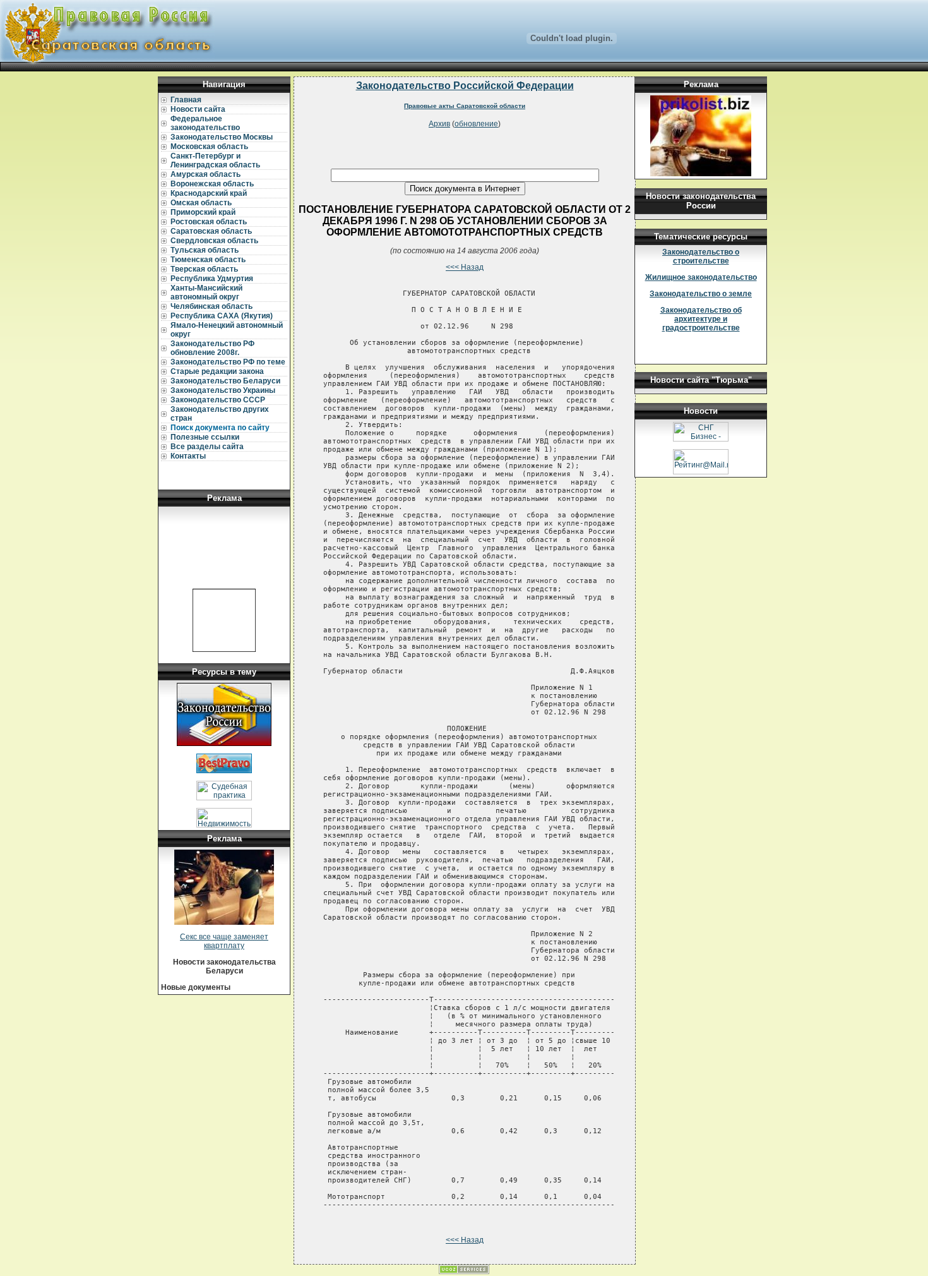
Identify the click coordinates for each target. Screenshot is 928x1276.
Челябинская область (211, 306)
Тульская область (204, 250)
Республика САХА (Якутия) (221, 315)
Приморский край (202, 212)
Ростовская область (208, 221)
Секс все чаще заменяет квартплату (224, 941)
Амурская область (205, 174)
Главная (185, 99)
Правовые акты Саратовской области (464, 105)
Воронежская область (212, 183)
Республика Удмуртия (211, 278)
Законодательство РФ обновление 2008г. (212, 348)
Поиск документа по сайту (220, 427)
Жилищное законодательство (701, 277)
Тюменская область (208, 259)
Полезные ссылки (204, 437)
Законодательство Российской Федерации (465, 85)
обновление (476, 123)
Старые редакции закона (217, 371)
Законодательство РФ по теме (227, 362)
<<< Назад (465, 267)
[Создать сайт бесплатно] (464, 1271)
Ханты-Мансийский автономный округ (206, 292)
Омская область (201, 202)
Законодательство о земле (701, 293)
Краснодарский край (208, 193)
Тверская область (204, 269)
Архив (439, 123)
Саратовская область (211, 231)
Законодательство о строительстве (700, 256)
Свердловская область (214, 240)
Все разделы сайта (207, 446)
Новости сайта (197, 109)
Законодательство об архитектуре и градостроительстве (701, 319)
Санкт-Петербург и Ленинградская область (215, 160)
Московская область (209, 146)
